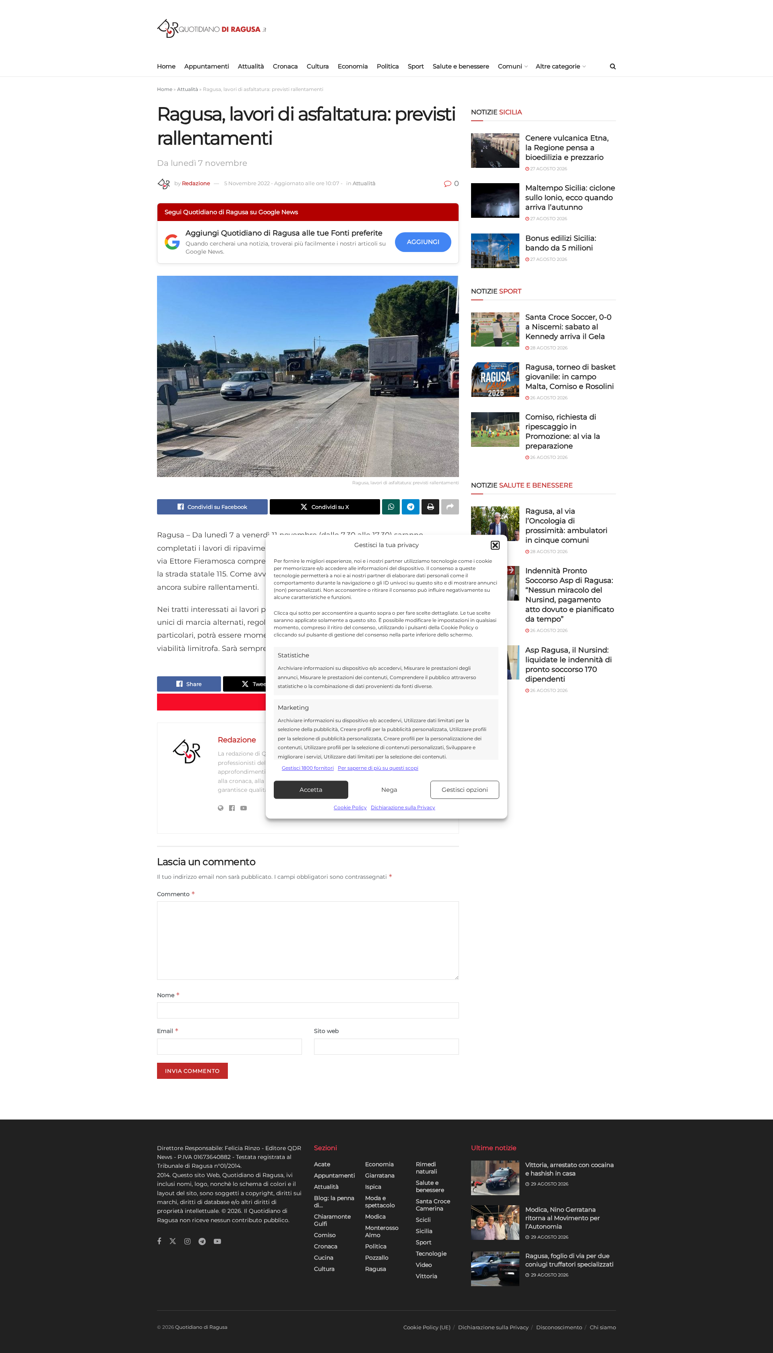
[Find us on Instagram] (187, 1241)
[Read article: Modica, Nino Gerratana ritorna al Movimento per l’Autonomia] (495, 1222)
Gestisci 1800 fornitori (308, 768)
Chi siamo (603, 1327)
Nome (168, 995)
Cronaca (285, 66)
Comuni (510, 66)
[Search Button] (613, 66)
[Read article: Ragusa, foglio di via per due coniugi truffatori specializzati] (495, 1269)
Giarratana (380, 1175)
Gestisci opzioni (465, 789)
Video (424, 1264)
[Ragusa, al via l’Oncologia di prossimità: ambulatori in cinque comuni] (495, 523)
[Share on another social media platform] (450, 506)
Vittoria (426, 1276)
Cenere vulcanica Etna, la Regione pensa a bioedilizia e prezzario (567, 148)
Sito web (326, 1031)
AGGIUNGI (423, 242)
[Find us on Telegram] (202, 1241)
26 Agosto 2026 (548, 398)
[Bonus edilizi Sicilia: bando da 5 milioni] (495, 250)
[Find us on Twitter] (172, 1241)
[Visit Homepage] (211, 28)
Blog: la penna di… (334, 1201)
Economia (353, 66)
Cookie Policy (350, 808)
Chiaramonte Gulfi (332, 1220)
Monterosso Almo (382, 1231)
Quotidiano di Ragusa (201, 1327)
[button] (495, 545)
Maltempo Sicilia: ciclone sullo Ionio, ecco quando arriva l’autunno (570, 198)
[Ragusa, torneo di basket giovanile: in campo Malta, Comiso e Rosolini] (495, 379)
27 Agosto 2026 (548, 168)
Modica (375, 1216)
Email (168, 1031)
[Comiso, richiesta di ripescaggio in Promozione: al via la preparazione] (495, 429)
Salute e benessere (461, 66)
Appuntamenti (206, 66)
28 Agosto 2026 (548, 348)
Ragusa (375, 1268)
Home (166, 66)
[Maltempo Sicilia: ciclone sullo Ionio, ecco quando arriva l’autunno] (495, 200)
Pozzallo (377, 1257)
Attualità (251, 66)
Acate (322, 1164)
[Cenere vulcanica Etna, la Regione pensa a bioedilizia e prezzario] (495, 150)
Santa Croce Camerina (433, 1205)
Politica (388, 66)
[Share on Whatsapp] (391, 506)
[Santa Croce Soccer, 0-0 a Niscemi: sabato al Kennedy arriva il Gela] (495, 329)
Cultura (318, 66)
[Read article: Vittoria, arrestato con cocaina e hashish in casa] (495, 1178)
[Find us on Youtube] (217, 1241)
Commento (176, 894)
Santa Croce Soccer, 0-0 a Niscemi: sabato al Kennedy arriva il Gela (568, 327)
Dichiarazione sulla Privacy (403, 808)
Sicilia (424, 1231)
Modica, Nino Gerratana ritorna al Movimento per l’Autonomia (562, 1218)
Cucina (323, 1257)
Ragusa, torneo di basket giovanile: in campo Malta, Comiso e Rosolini (570, 377)
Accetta (311, 789)
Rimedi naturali (426, 1168)
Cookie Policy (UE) (427, 1327)
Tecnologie (431, 1253)
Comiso (325, 1235)
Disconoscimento (559, 1327)
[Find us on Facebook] (159, 1241)
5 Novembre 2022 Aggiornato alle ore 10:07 (283, 183)
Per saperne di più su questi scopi (378, 768)
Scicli (423, 1219)
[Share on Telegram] (411, 506)
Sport (416, 66)
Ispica (373, 1186)
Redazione (196, 183)
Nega (389, 789)
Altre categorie (558, 66)
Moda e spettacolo (380, 1201)
